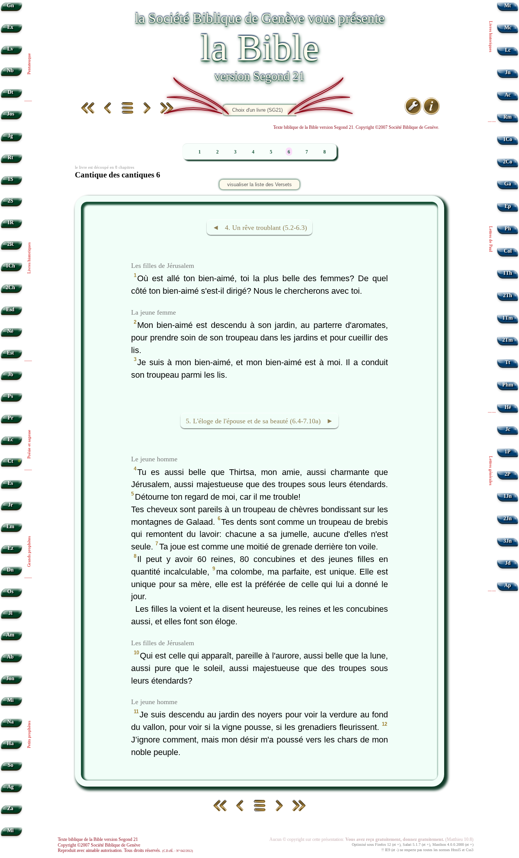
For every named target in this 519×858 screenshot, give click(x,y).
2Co (507, 162)
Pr (10, 418)
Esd (10, 309)
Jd (508, 563)
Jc (507, 429)
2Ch (10, 287)
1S (10, 179)
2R (10, 244)
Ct (10, 461)
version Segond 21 (259, 76)
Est (10, 353)
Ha (10, 743)
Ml (10, 830)
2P (508, 474)
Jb (10, 374)
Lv (10, 49)
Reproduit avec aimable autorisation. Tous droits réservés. (125, 850)
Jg (10, 136)
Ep (508, 206)
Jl (10, 613)
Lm (10, 526)
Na (10, 722)
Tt (507, 362)
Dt (10, 92)
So (10, 765)
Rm (507, 117)
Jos (10, 114)
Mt (507, 5)
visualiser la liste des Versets (259, 184)
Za (10, 808)
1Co (507, 139)
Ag (10, 787)
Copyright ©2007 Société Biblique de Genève (99, 845)
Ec (10, 439)
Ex (10, 27)
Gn (10, 5)
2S (10, 201)
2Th (507, 295)
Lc (508, 50)
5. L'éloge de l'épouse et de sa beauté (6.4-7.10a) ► (259, 421)
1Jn (507, 496)
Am (10, 635)
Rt (10, 157)
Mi (10, 700)
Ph (508, 228)
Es (10, 483)
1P (508, 451)
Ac (508, 95)
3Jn (507, 541)
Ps (10, 396)
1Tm (507, 318)
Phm (507, 385)
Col (508, 251)
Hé (508, 407)
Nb (10, 70)
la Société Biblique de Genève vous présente (260, 18)
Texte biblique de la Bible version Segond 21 (98, 839)
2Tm (507, 340)
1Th (507, 273)
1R (10, 222)
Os (10, 591)
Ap (507, 585)
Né (10, 331)
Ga (507, 184)
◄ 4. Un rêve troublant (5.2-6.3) (259, 227)
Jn (508, 72)
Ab (10, 657)
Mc (507, 27)
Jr (10, 505)
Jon (10, 678)
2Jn (507, 518)
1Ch (10, 266)
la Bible (259, 47)
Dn (10, 570)
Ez (10, 548)
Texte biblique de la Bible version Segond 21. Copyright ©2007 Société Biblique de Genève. (356, 127)
